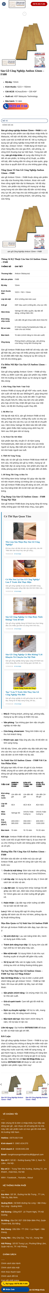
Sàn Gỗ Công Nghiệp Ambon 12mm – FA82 (37, 1098)
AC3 (25, 805)
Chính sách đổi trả (9, 1276)
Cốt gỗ (4, 305)
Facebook (11, 1177)
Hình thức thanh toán (11, 1272)
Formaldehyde (33, 327)
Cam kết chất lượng (10, 1280)
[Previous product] (24, 14)
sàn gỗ (10, 251)
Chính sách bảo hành (11, 1263)
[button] (4, 4)
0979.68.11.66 (16, 1138)
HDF (35, 91)
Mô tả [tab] (5, 121)
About (30, 1177)
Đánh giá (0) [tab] (8, 125)
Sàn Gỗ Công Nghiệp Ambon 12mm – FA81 (12, 1098)
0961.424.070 (21, 1143)
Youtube (22, 1177)
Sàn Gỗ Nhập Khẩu (10, 978)
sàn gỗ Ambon (7, 177)
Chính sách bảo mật (10, 1267)
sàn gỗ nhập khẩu (13, 155)
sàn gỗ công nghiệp (15, 143)
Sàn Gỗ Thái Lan (27, 784)
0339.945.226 (22, 1149)
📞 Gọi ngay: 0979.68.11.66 (15, 1283)
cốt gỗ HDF (27, 390)
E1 (16, 327)
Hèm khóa (5, 312)
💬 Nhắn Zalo (9, 1289)
